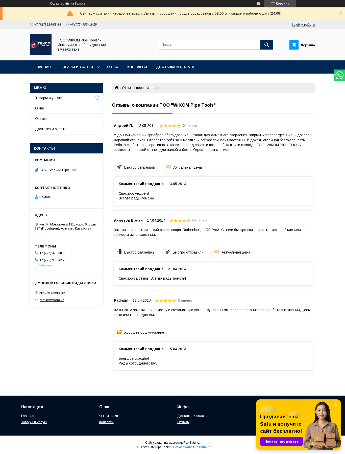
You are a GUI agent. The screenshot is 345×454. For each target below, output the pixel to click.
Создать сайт (59, 3)
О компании (108, 416)
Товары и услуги (76, 67)
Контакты (137, 67)
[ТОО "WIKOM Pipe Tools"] (41, 54)
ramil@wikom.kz (52, 300)
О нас (112, 67)
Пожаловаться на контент (191, 447)
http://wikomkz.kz (52, 292)
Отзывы (41, 119)
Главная (43, 67)
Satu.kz (194, 442)
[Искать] (266, 45)
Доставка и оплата (175, 67)
